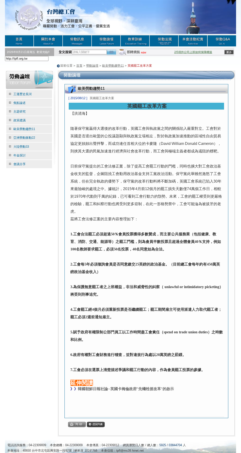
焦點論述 (19, 103)
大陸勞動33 (21, 146)
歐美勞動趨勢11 (113, 65)
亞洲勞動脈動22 (24, 137)
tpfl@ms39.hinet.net (130, 450)
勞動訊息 (77, 40)
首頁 (19, 40)
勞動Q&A (221, 40)
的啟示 (168, 389)
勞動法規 (163, 40)
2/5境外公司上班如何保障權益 (190, 52)
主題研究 (19, 111)
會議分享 (19, 164)
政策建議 (19, 120)
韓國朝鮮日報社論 (93, 389)
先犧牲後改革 (149, 389)
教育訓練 (134, 40)
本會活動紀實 (192, 40)
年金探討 (19, 155)
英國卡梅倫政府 (123, 389)
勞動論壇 (106, 40)
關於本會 (48, 40)
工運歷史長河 (22, 94)
